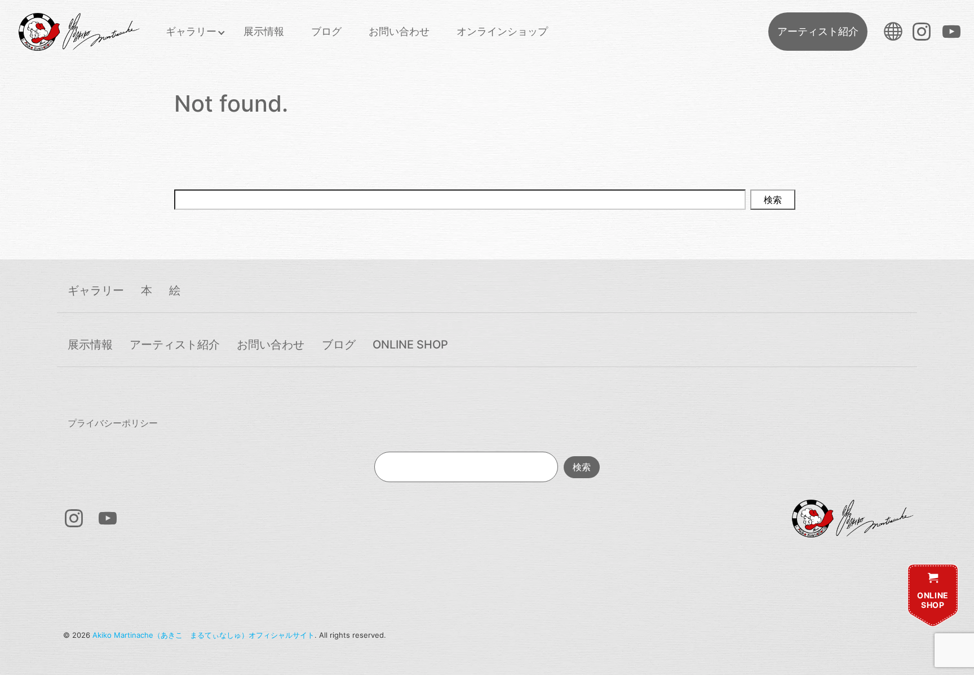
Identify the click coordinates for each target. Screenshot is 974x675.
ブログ (326, 31)
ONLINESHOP (933, 600)
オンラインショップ (502, 31)
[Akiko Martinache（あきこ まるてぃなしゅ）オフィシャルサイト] (78, 31)
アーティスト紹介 (817, 31)
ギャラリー (191, 31)
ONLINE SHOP (410, 344)
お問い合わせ (399, 31)
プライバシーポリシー (113, 423)
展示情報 (264, 31)
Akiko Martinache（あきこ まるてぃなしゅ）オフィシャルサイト (203, 634)
